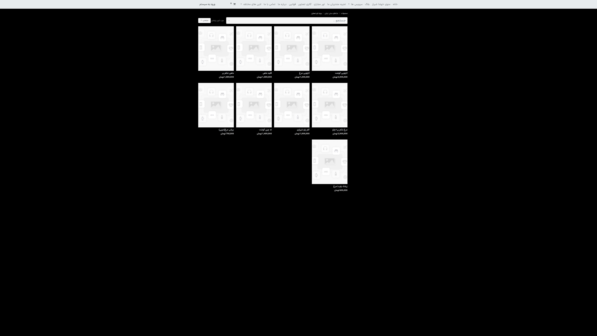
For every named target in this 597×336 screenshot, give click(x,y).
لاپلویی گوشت (341, 73)
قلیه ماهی (267, 73)
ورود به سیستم (207, 4)
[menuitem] (395, 4)
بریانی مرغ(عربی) (226, 129)
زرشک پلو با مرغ (340, 186)
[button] (204, 20)
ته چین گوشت (265, 129)
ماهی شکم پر (228, 73)
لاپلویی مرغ (304, 73)
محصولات (344, 13)
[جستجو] (229, 20)
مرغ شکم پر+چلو (339, 129)
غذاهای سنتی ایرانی (331, 13)
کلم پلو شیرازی (303, 129)
